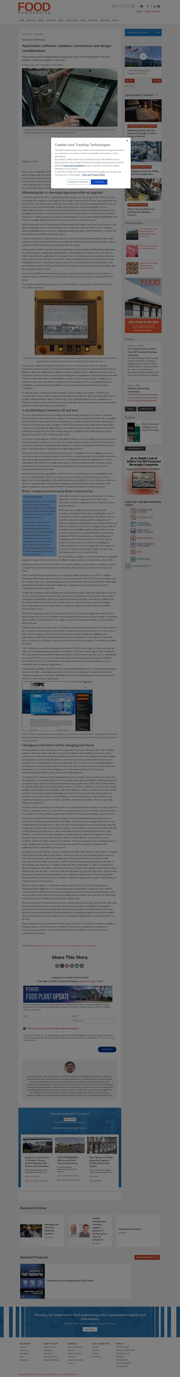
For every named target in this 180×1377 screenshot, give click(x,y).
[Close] (127, 140)
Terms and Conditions (73, 165)
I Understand (99, 182)
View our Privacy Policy (93, 174)
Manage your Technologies (78, 182)
